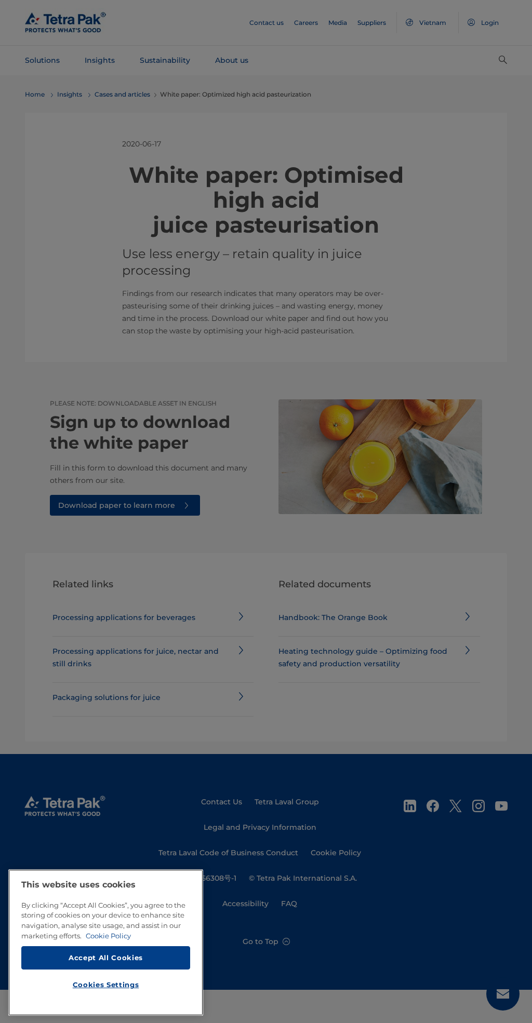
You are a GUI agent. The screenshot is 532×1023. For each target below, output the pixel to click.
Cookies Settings (106, 984)
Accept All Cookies (106, 957)
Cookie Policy (108, 936)
